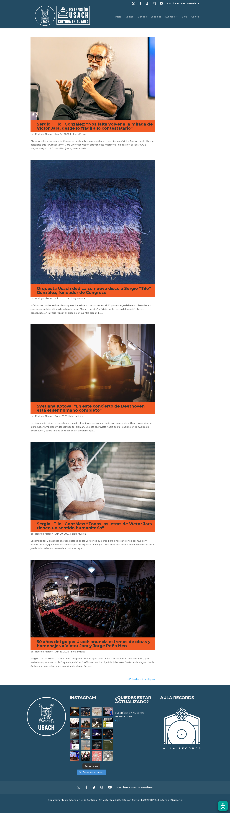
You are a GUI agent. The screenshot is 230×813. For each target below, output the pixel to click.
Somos (129, 17)
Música (82, 134)
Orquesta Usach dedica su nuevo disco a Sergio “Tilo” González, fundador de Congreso (94, 290)
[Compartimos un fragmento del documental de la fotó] (74, 734)
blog (74, 134)
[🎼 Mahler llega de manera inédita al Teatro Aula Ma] (85, 734)
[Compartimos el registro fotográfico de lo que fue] (108, 711)
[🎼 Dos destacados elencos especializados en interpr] (97, 756)
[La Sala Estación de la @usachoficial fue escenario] (74, 722)
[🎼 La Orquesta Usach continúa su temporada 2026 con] (97, 745)
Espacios (156, 17)
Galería (195, 17)
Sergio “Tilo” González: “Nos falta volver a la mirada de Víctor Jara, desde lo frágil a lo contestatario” (95, 126)
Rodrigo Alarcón (44, 134)
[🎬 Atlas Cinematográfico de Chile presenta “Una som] (74, 745)
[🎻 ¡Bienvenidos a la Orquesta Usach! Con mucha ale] (85, 722)
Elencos (142, 17)
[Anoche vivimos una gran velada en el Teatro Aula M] (108, 734)
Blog (184, 17)
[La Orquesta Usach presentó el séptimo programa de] (97, 722)
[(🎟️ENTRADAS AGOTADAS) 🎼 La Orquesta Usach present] (85, 745)
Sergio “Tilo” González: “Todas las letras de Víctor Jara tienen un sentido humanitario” (94, 525)
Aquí (117, 720)
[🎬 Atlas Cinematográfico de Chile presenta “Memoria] (108, 722)
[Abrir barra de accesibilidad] (223, 806)
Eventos (170, 17)
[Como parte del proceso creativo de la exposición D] (108, 756)
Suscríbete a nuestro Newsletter (183, 4)
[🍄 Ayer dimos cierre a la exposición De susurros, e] (85, 756)
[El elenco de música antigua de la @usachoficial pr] (97, 711)
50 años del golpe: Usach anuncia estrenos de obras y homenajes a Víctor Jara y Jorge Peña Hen (94, 643)
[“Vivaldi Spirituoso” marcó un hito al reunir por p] (97, 734)
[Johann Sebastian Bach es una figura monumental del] (85, 711)
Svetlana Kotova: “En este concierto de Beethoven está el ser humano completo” (91, 408)
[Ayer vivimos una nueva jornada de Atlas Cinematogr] (74, 711)
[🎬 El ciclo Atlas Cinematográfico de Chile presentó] (74, 756)
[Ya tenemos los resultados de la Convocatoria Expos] (108, 745)
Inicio (118, 17)
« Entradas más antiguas (141, 679)
